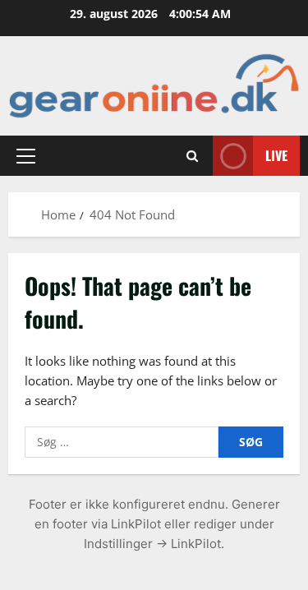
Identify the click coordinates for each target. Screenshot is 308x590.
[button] (26, 156)
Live (276, 155)
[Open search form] (192, 156)
